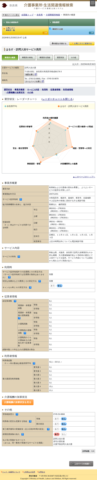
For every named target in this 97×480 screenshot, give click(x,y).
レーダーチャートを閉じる (57, 99)
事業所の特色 (27, 57)
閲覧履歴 (55, 22)
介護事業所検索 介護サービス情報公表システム (48, 6)
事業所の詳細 (45, 57)
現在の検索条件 (12, 22)
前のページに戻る (11, 15)
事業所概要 (20, 89)
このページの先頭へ (82, 464)
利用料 (45, 89)
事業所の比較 (73, 31)
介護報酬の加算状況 (15, 92)
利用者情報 (68, 89)
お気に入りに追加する (83, 43)
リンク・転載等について (11, 472)
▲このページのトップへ (84, 177)
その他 (73, 57)
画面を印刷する (60, 43)
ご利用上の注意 (29, 472)
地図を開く (30, 74)
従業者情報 (55, 89)
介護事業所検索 (53, 15)
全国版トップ (27, 15)
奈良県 (40, 15)
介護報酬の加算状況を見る (17, 402)
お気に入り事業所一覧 (26, 30)
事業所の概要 (10, 57)
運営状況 (60, 57)
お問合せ (42, 472)
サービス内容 (33, 89)
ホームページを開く (33, 81)
